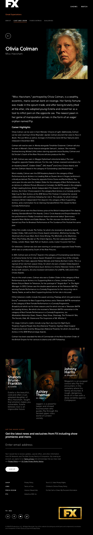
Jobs (7, 486)
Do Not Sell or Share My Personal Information (61, 490)
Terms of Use (29, 459)
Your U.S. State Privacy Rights (56, 482)
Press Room (10, 490)
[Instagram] (7, 516)
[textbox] (33, 445)
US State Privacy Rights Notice (32, 461)
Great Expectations (13, 15)
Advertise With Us (30, 494)
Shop (7, 482)
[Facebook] (14, 516)
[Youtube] (20, 516)
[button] (25, 36)
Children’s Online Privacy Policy (56, 486)
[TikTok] (26, 516)
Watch (84, 7)
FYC (6, 494)
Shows (74, 7)
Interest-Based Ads (31, 490)
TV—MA (8, 511)
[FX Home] (12, 4)
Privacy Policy (13, 461)
